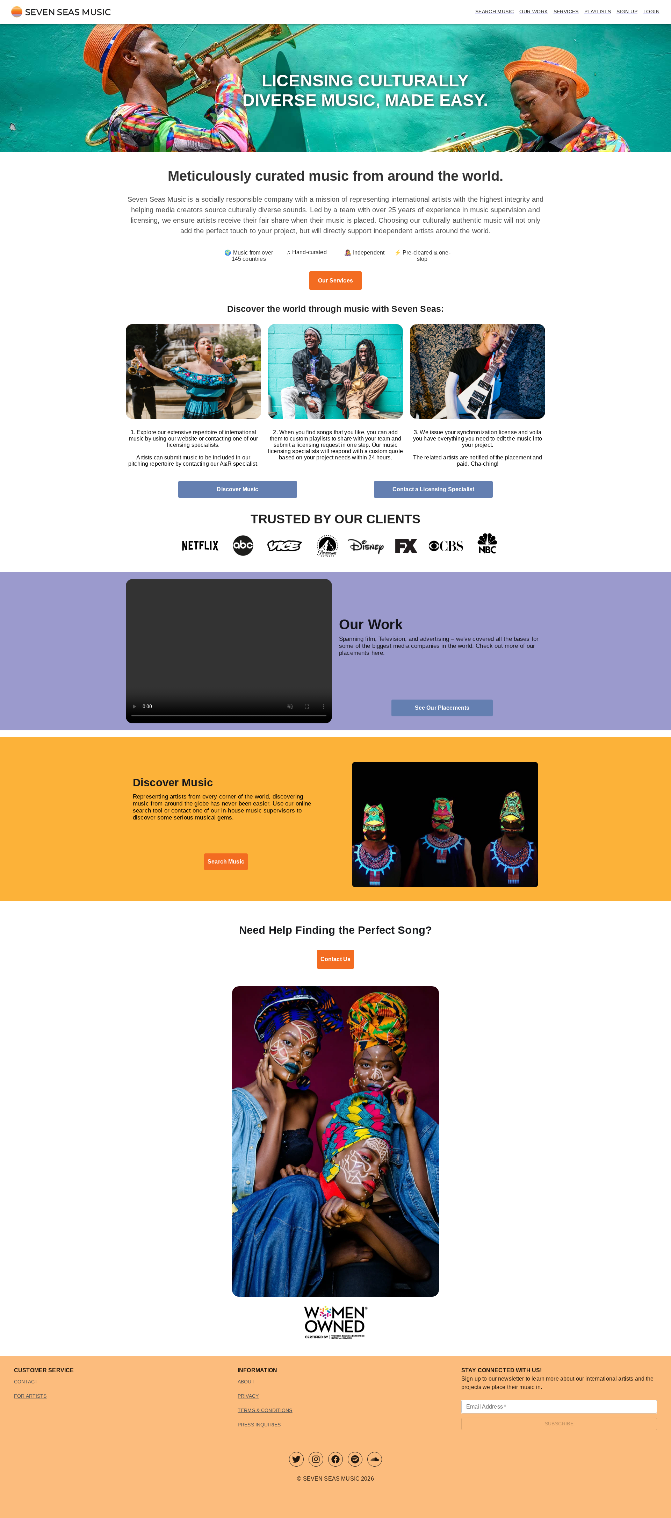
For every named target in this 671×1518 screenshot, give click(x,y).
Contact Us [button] (335, 959)
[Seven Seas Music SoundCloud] (374, 1461)
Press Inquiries (259, 1424)
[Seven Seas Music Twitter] (296, 1461)
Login (651, 11)
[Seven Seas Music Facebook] (335, 1461)
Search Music (494, 11)
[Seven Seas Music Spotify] (355, 1461)
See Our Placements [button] (442, 708)
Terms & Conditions (265, 1410)
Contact (26, 1381)
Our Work (533, 11)
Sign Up (626, 11)
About (246, 1381)
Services (566, 11)
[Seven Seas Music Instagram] (316, 1461)
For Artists (30, 1396)
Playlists (597, 11)
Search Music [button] (226, 862)
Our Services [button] (335, 281)
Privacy (248, 1396)
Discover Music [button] (237, 489)
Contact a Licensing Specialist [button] (433, 489)
